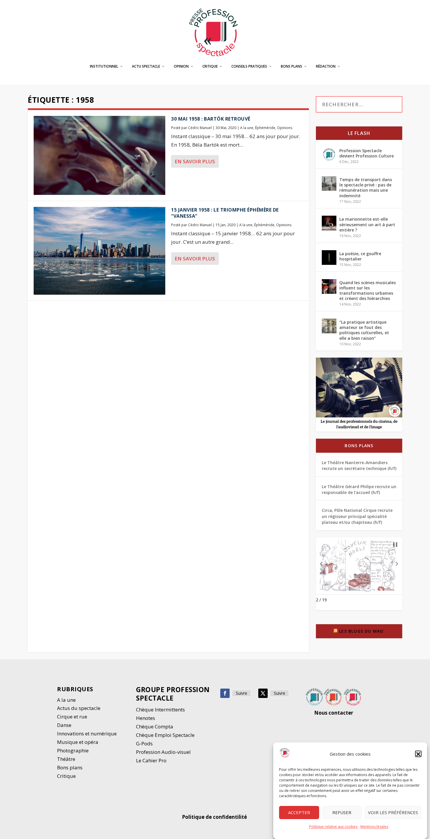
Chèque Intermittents (160, 709)
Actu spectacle (146, 66)
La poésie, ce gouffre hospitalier (360, 256)
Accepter (299, 813)
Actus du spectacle (78, 708)
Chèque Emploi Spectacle (165, 735)
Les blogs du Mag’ (361, 631)
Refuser (341, 813)
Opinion (181, 66)
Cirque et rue (72, 716)
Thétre (66, 759)
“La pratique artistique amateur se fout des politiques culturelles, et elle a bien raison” (364, 330)
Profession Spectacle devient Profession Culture (366, 153)
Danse (65, 725)
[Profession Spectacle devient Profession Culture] (329, 154)
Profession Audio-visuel (163, 752)
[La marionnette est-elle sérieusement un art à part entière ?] (329, 223)
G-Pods (144, 743)
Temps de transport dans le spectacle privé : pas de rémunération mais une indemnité (365, 187)
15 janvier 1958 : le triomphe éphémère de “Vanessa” (225, 213)
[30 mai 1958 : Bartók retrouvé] (99, 155)
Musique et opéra (77, 742)
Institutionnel (104, 66)
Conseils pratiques (249, 66)
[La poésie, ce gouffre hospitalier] (329, 257)
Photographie (73, 750)
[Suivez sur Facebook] (225, 693)
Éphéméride (265, 127)
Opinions (284, 127)
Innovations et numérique (87, 733)
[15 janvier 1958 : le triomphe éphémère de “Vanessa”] (99, 251)
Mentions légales (374, 826)
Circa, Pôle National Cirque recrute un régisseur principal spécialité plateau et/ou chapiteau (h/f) (357, 516)
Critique (210, 66)
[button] (418, 754)
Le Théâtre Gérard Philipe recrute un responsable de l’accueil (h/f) (359, 489)
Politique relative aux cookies (333, 826)
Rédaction (326, 66)
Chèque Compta (154, 726)
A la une (246, 127)
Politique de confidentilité (215, 817)
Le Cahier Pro (151, 760)
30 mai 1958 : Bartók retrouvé (210, 119)
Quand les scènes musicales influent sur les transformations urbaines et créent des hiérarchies (367, 290)
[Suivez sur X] (263, 693)
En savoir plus (195, 161)
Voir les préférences (393, 813)
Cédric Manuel (200, 127)
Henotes (145, 718)
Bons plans (291, 66)
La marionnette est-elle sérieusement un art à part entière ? (367, 224)
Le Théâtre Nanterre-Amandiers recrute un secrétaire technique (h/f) (359, 465)
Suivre (241, 693)
